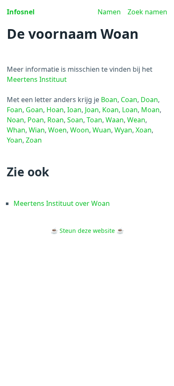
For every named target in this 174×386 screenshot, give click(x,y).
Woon (79, 130)
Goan (34, 109)
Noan (15, 119)
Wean (136, 119)
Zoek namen (147, 11)
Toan (94, 119)
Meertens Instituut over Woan (62, 203)
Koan (110, 109)
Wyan (123, 130)
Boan (109, 99)
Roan (55, 119)
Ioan (74, 109)
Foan (14, 109)
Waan (115, 119)
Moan (150, 109)
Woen (57, 130)
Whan (16, 130)
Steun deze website (87, 231)
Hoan (55, 109)
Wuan (101, 130)
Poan (35, 119)
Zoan (34, 140)
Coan (129, 99)
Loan (130, 109)
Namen (109, 11)
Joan (92, 109)
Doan (149, 99)
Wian (37, 130)
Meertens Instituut (37, 79)
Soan (75, 119)
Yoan (14, 140)
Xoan (144, 130)
